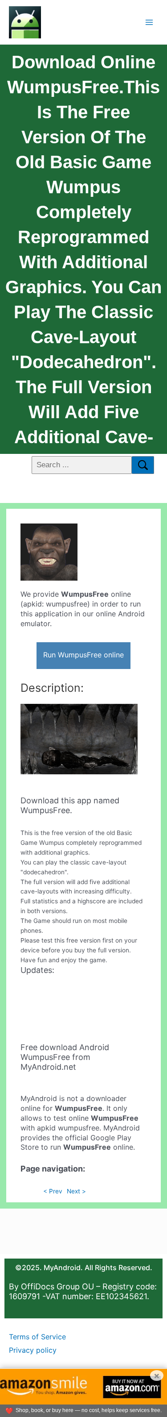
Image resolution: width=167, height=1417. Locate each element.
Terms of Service (37, 1336)
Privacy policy (33, 1350)
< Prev (52, 1191)
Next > (76, 1191)
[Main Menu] (149, 22)
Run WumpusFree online (83, 654)
